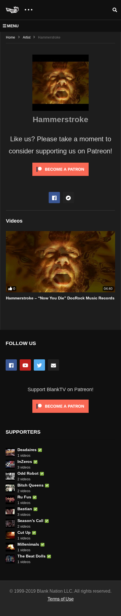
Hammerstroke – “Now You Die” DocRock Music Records (60, 298)
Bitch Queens (30, 485)
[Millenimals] (10, 547)
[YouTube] (25, 365)
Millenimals (28, 544)
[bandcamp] (68, 197)
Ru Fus (24, 497)
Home (10, 37)
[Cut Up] (10, 535)
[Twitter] (39, 365)
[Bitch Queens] (10, 487)
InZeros (24, 461)
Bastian (24, 509)
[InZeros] (10, 464)
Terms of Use (61, 599)
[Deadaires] (10, 452)
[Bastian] (10, 511)
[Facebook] (54, 197)
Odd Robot (28, 473)
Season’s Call (30, 520)
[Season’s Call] (10, 523)
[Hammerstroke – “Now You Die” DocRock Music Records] (60, 261)
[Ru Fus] (10, 499)
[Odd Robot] (10, 476)
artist (26, 37)
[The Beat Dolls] (10, 558)
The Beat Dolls (31, 556)
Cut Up (24, 532)
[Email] (53, 365)
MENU (13, 26)
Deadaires (27, 449)
